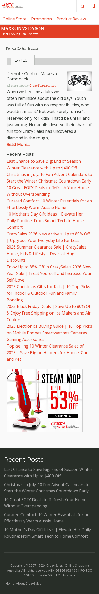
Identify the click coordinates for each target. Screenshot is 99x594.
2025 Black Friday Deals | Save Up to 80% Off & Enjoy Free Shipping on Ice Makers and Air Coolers (49, 313)
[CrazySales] (12, 6)
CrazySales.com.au (42, 85)
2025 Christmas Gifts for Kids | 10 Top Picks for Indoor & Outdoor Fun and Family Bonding (48, 293)
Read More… (18, 144)
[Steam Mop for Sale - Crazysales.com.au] (45, 430)
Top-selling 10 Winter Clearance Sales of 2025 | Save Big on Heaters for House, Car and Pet (47, 352)
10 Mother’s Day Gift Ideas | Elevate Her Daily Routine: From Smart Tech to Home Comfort (45, 220)
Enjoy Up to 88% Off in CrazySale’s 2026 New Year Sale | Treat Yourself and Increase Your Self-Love (49, 273)
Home (10, 583)
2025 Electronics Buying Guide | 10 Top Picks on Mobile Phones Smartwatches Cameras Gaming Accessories (49, 332)
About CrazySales (28, 583)
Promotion (41, 19)
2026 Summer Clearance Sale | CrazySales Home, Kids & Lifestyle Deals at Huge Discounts (46, 253)
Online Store (14, 19)
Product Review (71, 19)
